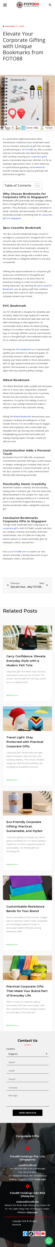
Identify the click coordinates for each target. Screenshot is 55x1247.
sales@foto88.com (27, 1165)
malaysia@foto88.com (27, 1201)
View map (40, 1179)
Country (10, 1049)
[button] (36, 185)
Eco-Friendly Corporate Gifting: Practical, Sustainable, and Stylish (24, 826)
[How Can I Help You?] (49, 1240)
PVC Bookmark (23, 349)
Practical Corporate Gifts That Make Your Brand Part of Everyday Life (27, 991)
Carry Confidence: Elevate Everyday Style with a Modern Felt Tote (26, 661)
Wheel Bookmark (22, 416)
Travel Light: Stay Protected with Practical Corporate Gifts (24, 742)
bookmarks (39, 167)
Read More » (12, 695)
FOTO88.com (19, 551)
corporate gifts (39, 156)
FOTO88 (29, 149)
